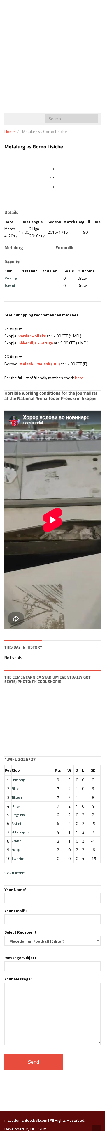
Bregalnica (19, 814)
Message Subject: (21, 958)
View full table (14, 872)
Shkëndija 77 (20, 832)
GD (93, 770)
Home (9, 131)
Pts (58, 770)
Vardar (16, 840)
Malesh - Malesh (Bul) (39, 364)
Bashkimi (18, 858)
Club (16, 770)
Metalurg (10, 278)
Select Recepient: (21, 932)
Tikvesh (17, 797)
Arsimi (16, 823)
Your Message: (18, 979)
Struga (16, 805)
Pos (8, 770)
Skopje (16, 849)
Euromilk (11, 285)
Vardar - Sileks (32, 336)
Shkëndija (18, 779)
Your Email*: (15, 911)
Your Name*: (16, 889)
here (79, 378)
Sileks (15, 788)
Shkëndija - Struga (35, 343)
